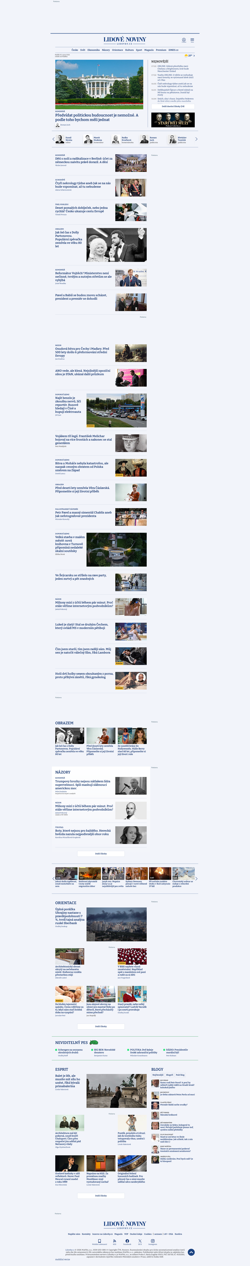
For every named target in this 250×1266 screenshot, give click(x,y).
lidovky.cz (125, 1224)
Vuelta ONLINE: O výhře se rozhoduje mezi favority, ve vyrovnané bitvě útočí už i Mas (175, 77)
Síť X (140, 1244)
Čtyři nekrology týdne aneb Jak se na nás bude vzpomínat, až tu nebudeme (175, 85)
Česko (75, 49)
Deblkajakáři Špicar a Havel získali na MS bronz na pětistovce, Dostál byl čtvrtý (175, 92)
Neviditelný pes (71, 1042)
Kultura (129, 49)
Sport (139, 49)
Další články (101, 853)
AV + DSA (168, 1234)
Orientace (117, 49)
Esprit (61, 1069)
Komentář (60, 111)
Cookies (148, 1234)
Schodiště (60, 180)
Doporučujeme (62, 395)
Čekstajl (59, 827)
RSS (114, 1244)
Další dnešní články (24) (173, 106)
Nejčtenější (157, 1075)
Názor (58, 345)
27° (190, 55)
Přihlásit (184, 42)
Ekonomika (94, 49)
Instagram (152, 1244)
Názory (106, 49)
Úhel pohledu (61, 204)
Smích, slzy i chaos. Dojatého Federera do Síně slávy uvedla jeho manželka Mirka (176, 101)
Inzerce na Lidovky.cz (102, 1234)
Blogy (157, 1069)
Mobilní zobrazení (99, 1244)
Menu (192, 42)
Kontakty (86, 1234)
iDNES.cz (173, 49)
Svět (82, 49)
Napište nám (74, 1234)
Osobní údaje (136, 1234)
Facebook (127, 1244)
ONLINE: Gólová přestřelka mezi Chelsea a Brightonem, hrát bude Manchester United (173, 68)
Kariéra (178, 1234)
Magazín (149, 49)
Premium (161, 49)
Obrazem (59, 229)
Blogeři (169, 1075)
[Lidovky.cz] (125, 40)
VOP (126, 1234)
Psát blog (180, 1075)
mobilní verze (62, 1259)
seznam (158, 1234)
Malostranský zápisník (66, 509)
